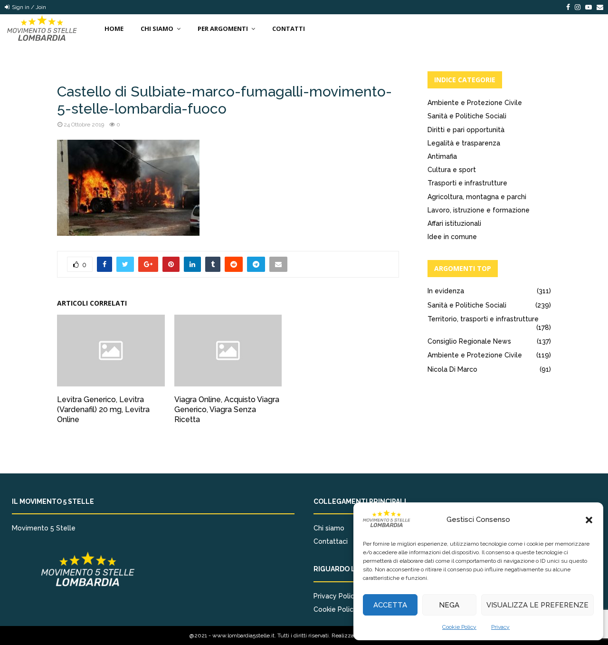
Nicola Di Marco (452, 369)
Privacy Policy (336, 596)
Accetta (390, 605)
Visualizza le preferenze (537, 605)
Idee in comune (452, 237)
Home (114, 28)
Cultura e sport (452, 169)
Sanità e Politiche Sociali (467, 116)
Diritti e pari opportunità (466, 130)
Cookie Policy (459, 627)
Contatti (288, 28)
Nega (449, 605)
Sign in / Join (28, 7)
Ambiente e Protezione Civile (475, 102)
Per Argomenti (223, 28)
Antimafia (442, 156)
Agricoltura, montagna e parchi (477, 197)
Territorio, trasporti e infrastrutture (483, 319)
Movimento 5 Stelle (44, 528)
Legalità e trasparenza (464, 143)
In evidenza (446, 291)
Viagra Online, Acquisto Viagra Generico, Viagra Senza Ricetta (226, 409)
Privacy (500, 627)
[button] (589, 520)
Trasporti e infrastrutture (467, 183)
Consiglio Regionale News (469, 341)
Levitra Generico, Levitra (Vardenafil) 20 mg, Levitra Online (103, 409)
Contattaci (331, 541)
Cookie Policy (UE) (342, 609)
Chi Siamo (157, 28)
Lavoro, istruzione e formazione (479, 210)
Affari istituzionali (454, 223)
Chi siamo (329, 528)
